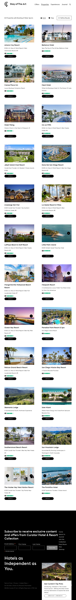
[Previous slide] (7, 33)
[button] (70, 4)
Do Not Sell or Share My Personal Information (17, 585)
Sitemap (61, 549)
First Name (22, 544)
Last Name (36, 544)
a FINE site (33, 588)
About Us (62, 534)
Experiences (55, 4)
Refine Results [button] (65, 18)
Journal (64, 4)
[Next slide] (31, 33)
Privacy (16, 583)
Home (61, 532)
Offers (37, 4)
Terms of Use (8, 583)
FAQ (60, 547)
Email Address (9, 544)
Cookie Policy (23, 583)
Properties (45, 4)
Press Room (63, 544)
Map (52, 18)
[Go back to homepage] (6, 4)
